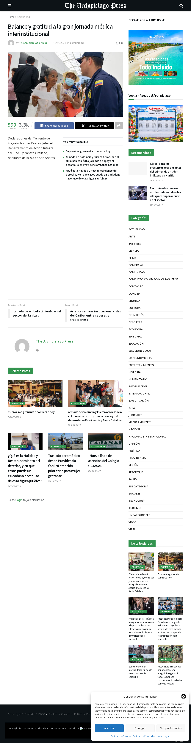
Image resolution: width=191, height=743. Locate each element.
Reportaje (136, 472)
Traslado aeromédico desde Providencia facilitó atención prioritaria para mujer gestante (64, 465)
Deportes (135, 322)
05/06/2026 (95, 471)
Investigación (139, 401)
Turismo (135, 508)
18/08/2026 (75, 425)
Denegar (140, 728)
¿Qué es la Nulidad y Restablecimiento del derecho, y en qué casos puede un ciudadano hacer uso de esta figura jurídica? (93, 174)
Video (132, 522)
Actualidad (137, 229)
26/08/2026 (15, 417)
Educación (136, 343)
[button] (183, 696)
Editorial (135, 336)
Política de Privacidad (144, 736)
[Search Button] (181, 5)
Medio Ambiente (140, 422)
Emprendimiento (140, 358)
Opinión (134, 443)
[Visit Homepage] (95, 5)
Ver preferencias (171, 728)
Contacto (136, 286)
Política (134, 450)
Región (133, 465)
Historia (135, 372)
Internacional (139, 393)
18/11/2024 (59, 42)
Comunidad (23, 17)
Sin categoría (138, 486)
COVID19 (134, 293)
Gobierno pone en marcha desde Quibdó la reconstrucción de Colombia (140, 671)
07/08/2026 (15, 486)
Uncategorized (140, 515)
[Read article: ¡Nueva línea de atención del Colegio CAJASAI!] (105, 441)
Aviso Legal (163, 736)
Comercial (17, 403)
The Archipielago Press (33, 42)
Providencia (137, 458)
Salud (133, 479)
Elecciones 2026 (140, 350)
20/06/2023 (157, 180)
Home (11, 17)
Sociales (134, 493)
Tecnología (137, 500)
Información (138, 386)
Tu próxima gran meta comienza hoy (88, 151)
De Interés (136, 315)
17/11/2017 (157, 204)
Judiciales (135, 415)
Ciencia (134, 250)
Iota (132, 408)
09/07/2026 (55, 481)
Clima (132, 258)
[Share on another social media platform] (119, 125)
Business (135, 243)
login (19, 500)
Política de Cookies (121, 736)
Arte (132, 236)
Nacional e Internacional (147, 436)
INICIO (41, 714)
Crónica (134, 301)
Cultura (134, 308)
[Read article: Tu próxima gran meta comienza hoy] (35, 393)
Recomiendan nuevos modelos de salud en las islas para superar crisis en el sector (165, 194)
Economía (136, 329)
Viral (132, 529)
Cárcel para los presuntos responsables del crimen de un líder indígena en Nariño (165, 169)
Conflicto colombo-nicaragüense (153, 279)
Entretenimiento (141, 365)
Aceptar (109, 728)
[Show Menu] (9, 5)
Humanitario (138, 379)
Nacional (135, 429)
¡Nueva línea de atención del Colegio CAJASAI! (103, 460)
